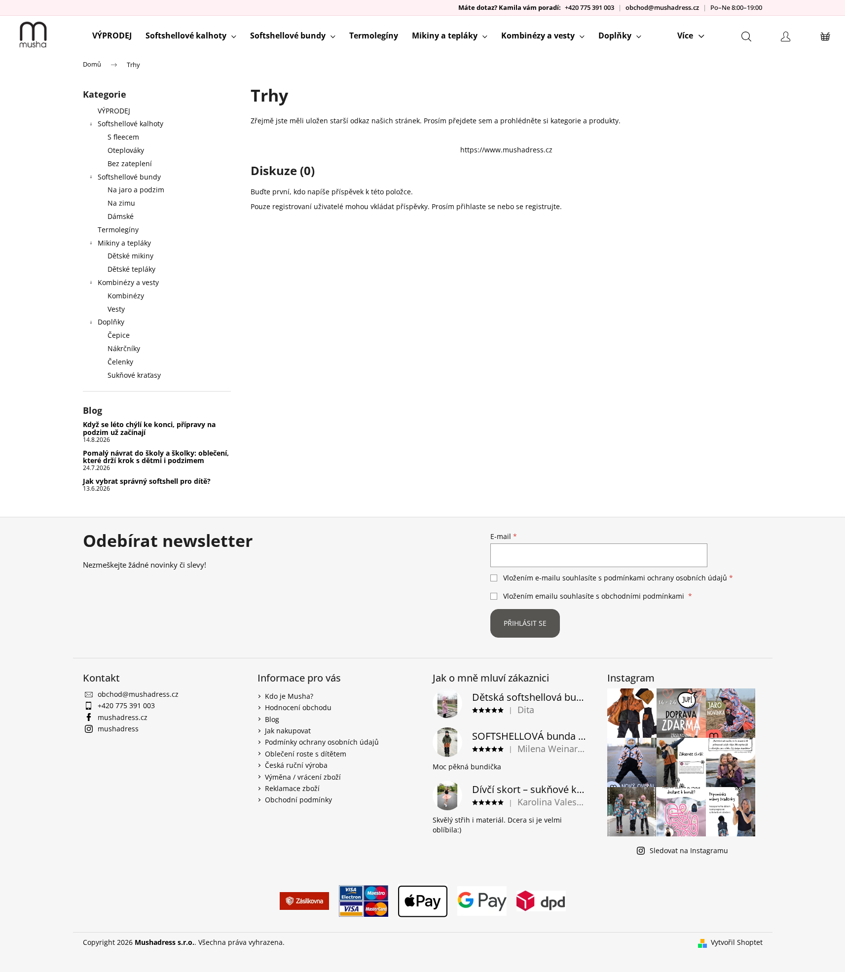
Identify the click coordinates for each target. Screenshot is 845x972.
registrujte (542, 206)
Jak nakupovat (288, 730)
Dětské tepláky (131, 269)
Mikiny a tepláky (124, 243)
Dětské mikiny (130, 255)
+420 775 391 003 (589, 7)
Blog (272, 719)
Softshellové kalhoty (130, 123)
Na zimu (121, 203)
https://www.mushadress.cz (506, 149)
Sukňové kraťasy (134, 375)
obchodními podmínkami (642, 596)
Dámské (121, 216)
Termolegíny (118, 229)
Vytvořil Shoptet (737, 942)
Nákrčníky (124, 348)
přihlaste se (475, 206)
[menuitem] (112, 35)
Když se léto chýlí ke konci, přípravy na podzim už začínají (149, 428)
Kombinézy (126, 295)
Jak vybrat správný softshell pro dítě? (147, 481)
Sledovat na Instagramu (689, 850)
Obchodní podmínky (298, 799)
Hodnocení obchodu (298, 707)
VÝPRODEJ (114, 110)
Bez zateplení (130, 163)
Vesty (116, 309)
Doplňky (111, 321)
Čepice (119, 335)
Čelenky (120, 361)
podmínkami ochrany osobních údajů (665, 577)
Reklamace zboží (292, 788)
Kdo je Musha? (289, 696)
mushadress (118, 728)
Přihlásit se (525, 623)
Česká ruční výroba (296, 765)
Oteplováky (126, 150)
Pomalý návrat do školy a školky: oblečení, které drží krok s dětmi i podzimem (156, 457)
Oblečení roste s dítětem (305, 753)
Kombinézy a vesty (128, 282)
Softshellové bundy (129, 176)
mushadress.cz (122, 717)
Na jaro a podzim (136, 189)
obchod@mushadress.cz (662, 7)
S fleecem (123, 137)
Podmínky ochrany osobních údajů (322, 742)
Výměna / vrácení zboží (303, 777)
